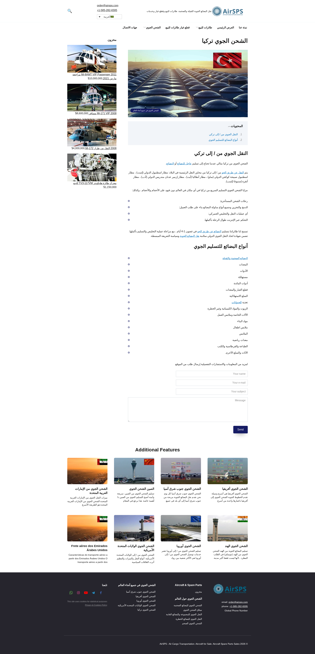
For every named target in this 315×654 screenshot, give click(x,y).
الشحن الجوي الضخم (192, 623)
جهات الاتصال (130, 27)
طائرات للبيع (205, 27)
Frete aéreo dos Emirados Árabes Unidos (89, 548)
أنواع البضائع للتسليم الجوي (223, 140)
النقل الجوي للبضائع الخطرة (189, 619)
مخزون (198, 592)
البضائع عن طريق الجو (209, 231)
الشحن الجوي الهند (236, 546)
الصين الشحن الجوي (141, 488)
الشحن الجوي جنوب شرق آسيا (182, 488)
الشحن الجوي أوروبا (189, 546)
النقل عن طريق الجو (233, 172)
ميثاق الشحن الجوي (192, 610)
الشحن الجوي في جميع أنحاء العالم (145, 110)
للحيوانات (237, 302)
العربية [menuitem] (107, 16)
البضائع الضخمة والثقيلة (235, 258)
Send (240, 429)
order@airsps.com (107, 5)
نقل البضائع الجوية (189, 236)
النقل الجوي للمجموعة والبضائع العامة (184, 614)
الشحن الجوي (153, 27)
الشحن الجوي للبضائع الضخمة (188, 605)
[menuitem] (109, 16)
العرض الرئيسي (225, 27)
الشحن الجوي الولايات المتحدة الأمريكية (137, 605)
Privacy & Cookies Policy (96, 605)
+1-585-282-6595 (107, 10)
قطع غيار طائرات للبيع (178, 27)
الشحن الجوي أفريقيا (235, 488)
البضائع (170, 163)
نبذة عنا (243, 27)
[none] (109, 16)
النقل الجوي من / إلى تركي (223, 134)
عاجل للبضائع (184, 163)
